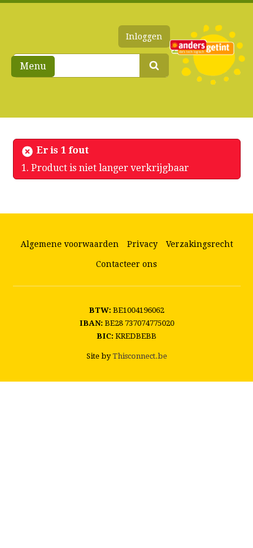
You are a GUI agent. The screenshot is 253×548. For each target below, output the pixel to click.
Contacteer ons (126, 264)
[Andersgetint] (207, 55)
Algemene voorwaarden (70, 244)
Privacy (142, 244)
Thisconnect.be (139, 356)
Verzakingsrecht (199, 244)
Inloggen (144, 36)
